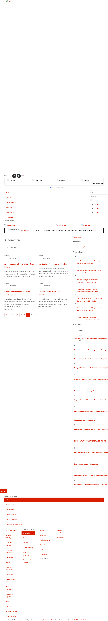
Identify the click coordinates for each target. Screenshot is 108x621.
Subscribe (9, 207)
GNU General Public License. (81, 619)
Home (8, 193)
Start (7, 315)
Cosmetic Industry (9, 544)
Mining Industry (11, 616)
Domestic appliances (9, 551)
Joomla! (53, 619)
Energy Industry (57, 230)
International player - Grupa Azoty (86, 464)
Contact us (9, 217)
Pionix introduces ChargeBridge (85, 391)
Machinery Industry (9, 588)
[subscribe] (77, 237)
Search (92, 193)
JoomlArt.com (46, 619)
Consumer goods (11, 530)
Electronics (9, 557)
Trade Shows (10, 212)
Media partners (11, 202)
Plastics (8, 606)
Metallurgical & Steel (10, 581)
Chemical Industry (9, 536)
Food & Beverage (71, 230)
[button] (8, 176)
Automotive (25, 230)
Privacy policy (61, 538)
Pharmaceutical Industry (87, 230)
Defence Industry (11, 611)
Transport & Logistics (9, 595)
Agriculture (9, 574)
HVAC (7, 601)
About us (8, 197)
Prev (13, 315)
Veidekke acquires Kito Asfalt (84, 420)
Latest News (46, 230)
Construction (35, 230)
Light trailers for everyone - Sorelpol (52, 264)
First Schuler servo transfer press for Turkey (90, 350)
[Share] (91, 200)
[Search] (91, 190)
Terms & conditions (60, 531)
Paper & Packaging (9, 568)
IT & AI (8, 562)
